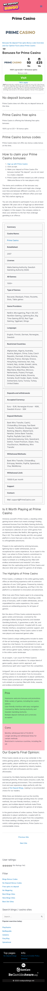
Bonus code (31, 43)
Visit (23, 77)
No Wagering (7, 890)
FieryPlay (6, 938)
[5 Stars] (11, 866)
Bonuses (5, 43)
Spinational (6, 942)
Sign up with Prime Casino (17, 164)
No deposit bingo (10, 956)
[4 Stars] (9, 866)
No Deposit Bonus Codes (12, 883)
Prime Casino (13, 240)
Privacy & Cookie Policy (30, 956)
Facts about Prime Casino (25, 46)
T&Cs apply (23, 82)
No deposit (14, 43)
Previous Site (23, 837)
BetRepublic (7, 931)
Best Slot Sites (8, 902)
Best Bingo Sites (8, 894)
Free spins (22, 43)
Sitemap (24, 959)
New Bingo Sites (8, 898)
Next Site (23, 843)
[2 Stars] (5, 866)
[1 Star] (3, 866)
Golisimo (5, 935)
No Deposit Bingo (16, 788)
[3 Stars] (7, 866)
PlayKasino (6, 927)
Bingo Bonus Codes (9, 879)
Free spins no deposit (10, 887)
